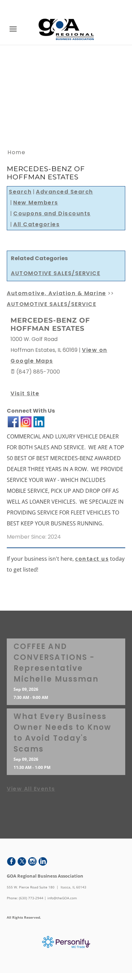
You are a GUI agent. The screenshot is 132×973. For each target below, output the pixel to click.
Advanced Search (64, 192)
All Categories (36, 224)
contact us (92, 558)
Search (20, 192)
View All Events (31, 789)
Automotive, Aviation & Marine (56, 293)
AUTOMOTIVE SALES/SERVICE (55, 273)
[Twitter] (22, 861)
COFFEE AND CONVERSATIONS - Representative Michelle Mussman (56, 662)
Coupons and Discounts (52, 213)
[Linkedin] (43, 861)
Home (16, 152)
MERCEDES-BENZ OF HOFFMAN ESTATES (50, 324)
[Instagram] (32, 861)
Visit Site (24, 393)
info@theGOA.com (62, 898)
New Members (35, 202)
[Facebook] (11, 861)
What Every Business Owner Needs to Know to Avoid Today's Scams (62, 732)
